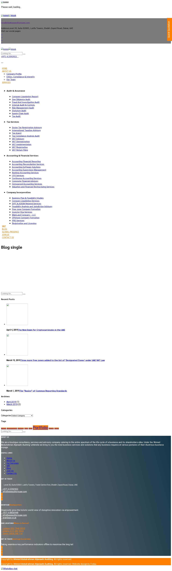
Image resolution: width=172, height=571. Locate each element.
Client (26, 428)
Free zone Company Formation (26, 209)
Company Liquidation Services (25, 200)
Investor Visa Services (22, 212)
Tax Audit (16, 116)
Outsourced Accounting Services (27, 183)
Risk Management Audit (23, 107)
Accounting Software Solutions (26, 166)
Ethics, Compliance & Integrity (20, 76)
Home (4, 68)
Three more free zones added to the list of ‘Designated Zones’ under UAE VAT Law (62, 360)
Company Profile (14, 73)
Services (6, 82)
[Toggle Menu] (2, 62)
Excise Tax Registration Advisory (27, 127)
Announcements (12, 428)
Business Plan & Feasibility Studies (28, 197)
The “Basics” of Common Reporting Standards (43, 390)
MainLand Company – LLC (24, 214)
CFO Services (18, 175)
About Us (6, 71)
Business (21, 428)
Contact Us (8, 237)
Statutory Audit (19, 110)
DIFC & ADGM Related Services (26, 203)
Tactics (56, 428)
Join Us (5, 234)
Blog (4, 229)
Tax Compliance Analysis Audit (26, 135)
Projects (51, 428)
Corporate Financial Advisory (25, 181)
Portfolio (40, 427)
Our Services (12, 463)
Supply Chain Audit (20, 113)
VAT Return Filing (20, 149)
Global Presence (10, 231)
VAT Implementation (21, 144)
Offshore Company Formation (25, 217)
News (30, 428)
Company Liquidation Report (25, 96)
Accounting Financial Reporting (26, 161)
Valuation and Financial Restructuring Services (33, 186)
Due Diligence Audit (21, 99)
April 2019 (11, 402)
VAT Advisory (18, 138)
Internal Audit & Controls (23, 104)
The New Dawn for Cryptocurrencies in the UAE (41, 329)
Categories (6, 415)
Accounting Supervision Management (29, 169)
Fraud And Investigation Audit (26, 102)
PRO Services (18, 220)
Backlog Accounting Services (25, 172)
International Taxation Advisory (26, 130)
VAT (4, 226)
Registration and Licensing (24, 223)
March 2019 (12, 404)
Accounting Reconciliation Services (28, 164)
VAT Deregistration (21, 141)
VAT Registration (20, 147)
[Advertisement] (86, 271)
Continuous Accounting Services (26, 178)
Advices (3, 428)
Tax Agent (17, 133)
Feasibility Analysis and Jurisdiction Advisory (32, 206)
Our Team (10, 79)
